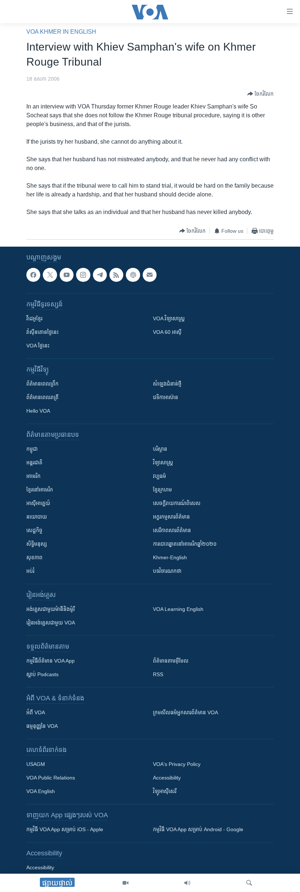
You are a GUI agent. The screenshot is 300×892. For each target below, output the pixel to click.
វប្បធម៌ (159, 476)
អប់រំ (30, 571)
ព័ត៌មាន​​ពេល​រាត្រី (42, 397)
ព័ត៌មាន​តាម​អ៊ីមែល (170, 661)
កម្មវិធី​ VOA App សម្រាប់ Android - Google (198, 829)
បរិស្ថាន (160, 449)
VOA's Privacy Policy (176, 764)
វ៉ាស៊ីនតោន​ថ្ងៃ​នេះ (42, 332)
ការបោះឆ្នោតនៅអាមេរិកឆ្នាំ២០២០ (185, 544)
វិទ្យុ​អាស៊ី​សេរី (164, 791)
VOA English (40, 791)
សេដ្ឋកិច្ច (34, 530)
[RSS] (116, 275)
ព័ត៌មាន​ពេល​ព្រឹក (42, 384)
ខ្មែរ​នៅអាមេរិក (39, 490)
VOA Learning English (178, 609)
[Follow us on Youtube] (67, 275)
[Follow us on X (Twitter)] (50, 275)
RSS (158, 674)
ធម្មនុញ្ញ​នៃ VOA (42, 726)
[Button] (260, 93)
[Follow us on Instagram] (83, 275)
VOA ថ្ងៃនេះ (37, 346)
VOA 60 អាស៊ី (167, 332)
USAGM (35, 764)
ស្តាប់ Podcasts (42, 674)
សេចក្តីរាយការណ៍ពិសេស (176, 503)
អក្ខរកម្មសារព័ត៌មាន (171, 517)
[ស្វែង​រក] (249, 883)
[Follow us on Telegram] (100, 275)
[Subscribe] (150, 275)
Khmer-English (170, 557)
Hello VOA (38, 411)
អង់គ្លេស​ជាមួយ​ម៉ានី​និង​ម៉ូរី (50, 609)
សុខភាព (34, 557)
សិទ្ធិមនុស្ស (36, 544)
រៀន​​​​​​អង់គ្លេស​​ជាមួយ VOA (50, 623)
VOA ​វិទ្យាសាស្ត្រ (169, 318)
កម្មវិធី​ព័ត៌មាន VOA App (50, 661)
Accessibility (167, 778)
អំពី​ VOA (35, 712)
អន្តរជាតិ (34, 462)
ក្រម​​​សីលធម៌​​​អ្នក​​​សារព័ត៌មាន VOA (185, 712)
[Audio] (187, 883)
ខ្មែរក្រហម (162, 490)
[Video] (125, 883)
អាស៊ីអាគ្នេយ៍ (38, 503)
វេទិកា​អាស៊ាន (165, 397)
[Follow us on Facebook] (33, 275)
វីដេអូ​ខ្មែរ (34, 318)
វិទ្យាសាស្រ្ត (163, 462)
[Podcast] (133, 275)
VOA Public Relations (50, 778)
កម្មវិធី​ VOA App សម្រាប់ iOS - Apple (64, 829)
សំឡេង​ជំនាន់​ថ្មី (167, 384)
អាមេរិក (33, 476)
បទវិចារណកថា (167, 571)
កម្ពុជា (32, 449)
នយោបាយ (36, 517)
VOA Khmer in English (61, 32)
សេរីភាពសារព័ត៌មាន (172, 530)
